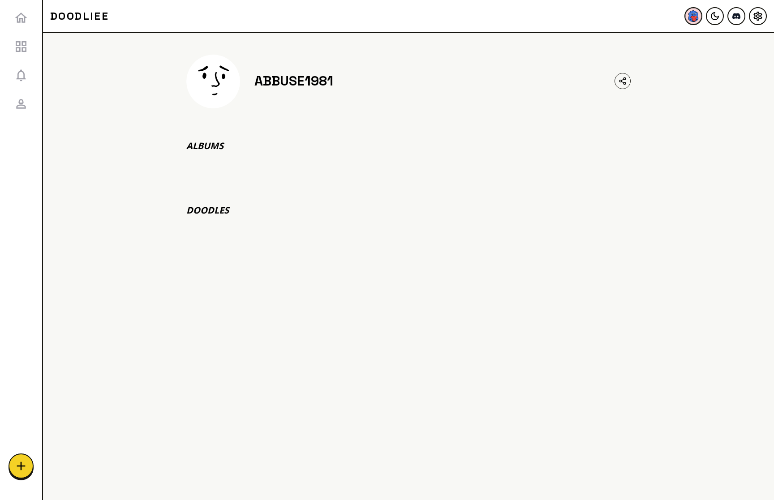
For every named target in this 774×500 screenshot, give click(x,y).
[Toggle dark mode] (715, 16)
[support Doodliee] (693, 16)
